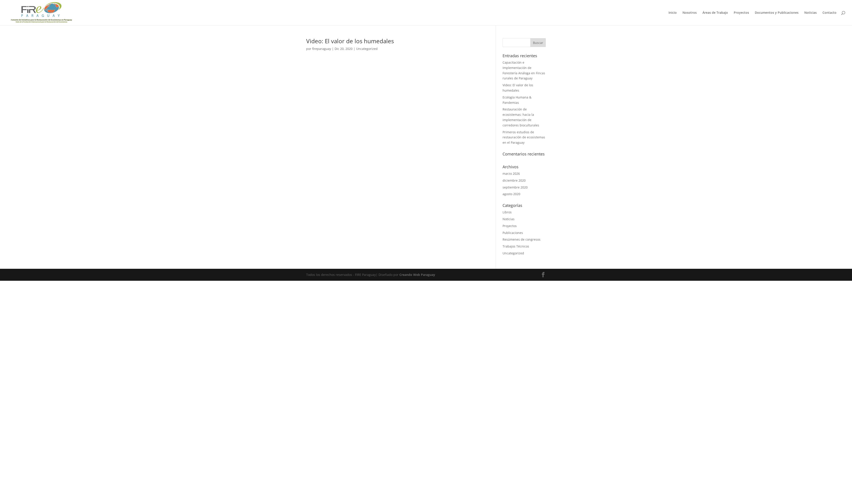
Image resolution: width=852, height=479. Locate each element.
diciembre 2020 (514, 180)
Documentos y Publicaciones (777, 13)
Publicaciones (513, 233)
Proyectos (741, 13)
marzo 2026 (511, 173)
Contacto (829, 13)
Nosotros (689, 13)
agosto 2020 (511, 194)
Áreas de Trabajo (715, 13)
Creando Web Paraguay (417, 275)
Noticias (810, 13)
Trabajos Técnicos (516, 246)
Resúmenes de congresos (521, 239)
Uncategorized (367, 49)
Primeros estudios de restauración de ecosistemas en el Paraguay (524, 137)
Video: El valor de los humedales (350, 41)
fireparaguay (321, 49)
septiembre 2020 (515, 187)
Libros (507, 212)
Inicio (673, 13)
